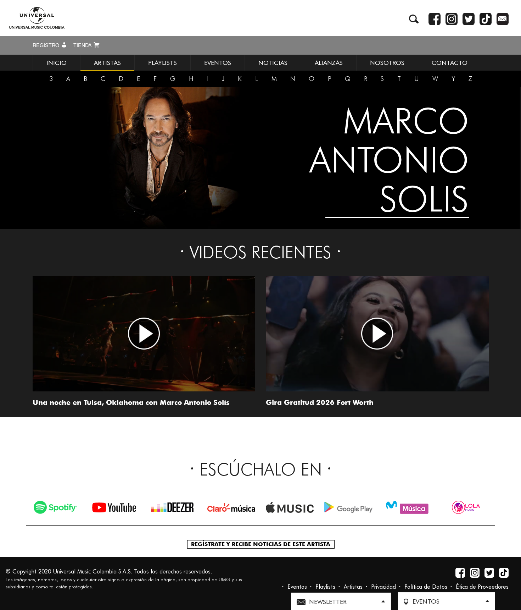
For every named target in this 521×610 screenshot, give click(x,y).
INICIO (56, 62)
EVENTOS (217, 62)
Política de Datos (425, 586)
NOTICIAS (272, 62)
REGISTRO (47, 45)
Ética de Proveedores (482, 586)
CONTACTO (449, 62)
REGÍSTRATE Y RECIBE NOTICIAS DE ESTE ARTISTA (260, 544)
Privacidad (383, 586)
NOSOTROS (387, 62)
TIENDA (83, 45)
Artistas (353, 586)
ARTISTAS (107, 62)
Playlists (325, 586)
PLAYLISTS (162, 62)
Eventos (297, 586)
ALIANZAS (329, 62)
